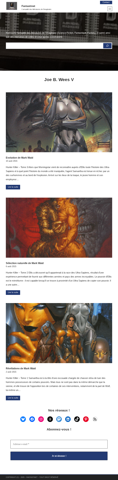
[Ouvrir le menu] (110, 8)
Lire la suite (13, 187)
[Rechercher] (107, 45)
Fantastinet (28, 6)
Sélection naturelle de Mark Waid (25, 263)
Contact (106, 2)
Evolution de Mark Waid (19, 157)
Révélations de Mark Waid (21, 368)
